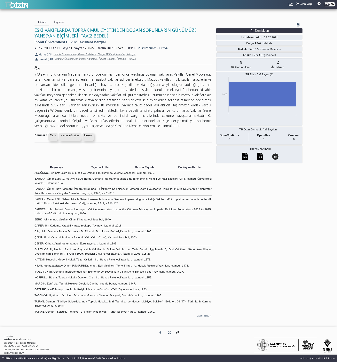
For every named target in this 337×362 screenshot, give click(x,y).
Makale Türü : (247, 49)
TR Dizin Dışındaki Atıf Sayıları (258, 129)
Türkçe (118, 48)
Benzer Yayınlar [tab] (145, 167)
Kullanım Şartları (308, 358)
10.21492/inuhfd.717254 (151, 48)
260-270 (90, 48)
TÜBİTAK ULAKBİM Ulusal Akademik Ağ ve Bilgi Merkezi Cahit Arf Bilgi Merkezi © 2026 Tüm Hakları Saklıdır (63, 358)
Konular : (41, 134)
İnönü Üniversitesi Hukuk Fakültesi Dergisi (70, 42)
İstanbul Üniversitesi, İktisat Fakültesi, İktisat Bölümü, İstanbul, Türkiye (95, 58)
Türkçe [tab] (42, 22)
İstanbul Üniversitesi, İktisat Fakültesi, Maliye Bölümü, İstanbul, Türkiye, (95, 54)
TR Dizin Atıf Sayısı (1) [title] (259, 74)
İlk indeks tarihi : (252, 37)
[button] (178, 332)
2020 (44, 48)
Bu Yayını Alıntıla (260, 149)
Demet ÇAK (45, 59)
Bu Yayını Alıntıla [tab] (189, 167)
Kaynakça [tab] (56, 167)
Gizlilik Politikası (326, 358)
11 (58, 48)
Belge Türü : (254, 43)
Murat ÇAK (45, 54)
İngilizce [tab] (59, 22)
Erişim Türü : (251, 54)
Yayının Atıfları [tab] (100, 167)
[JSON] (299, 25)
